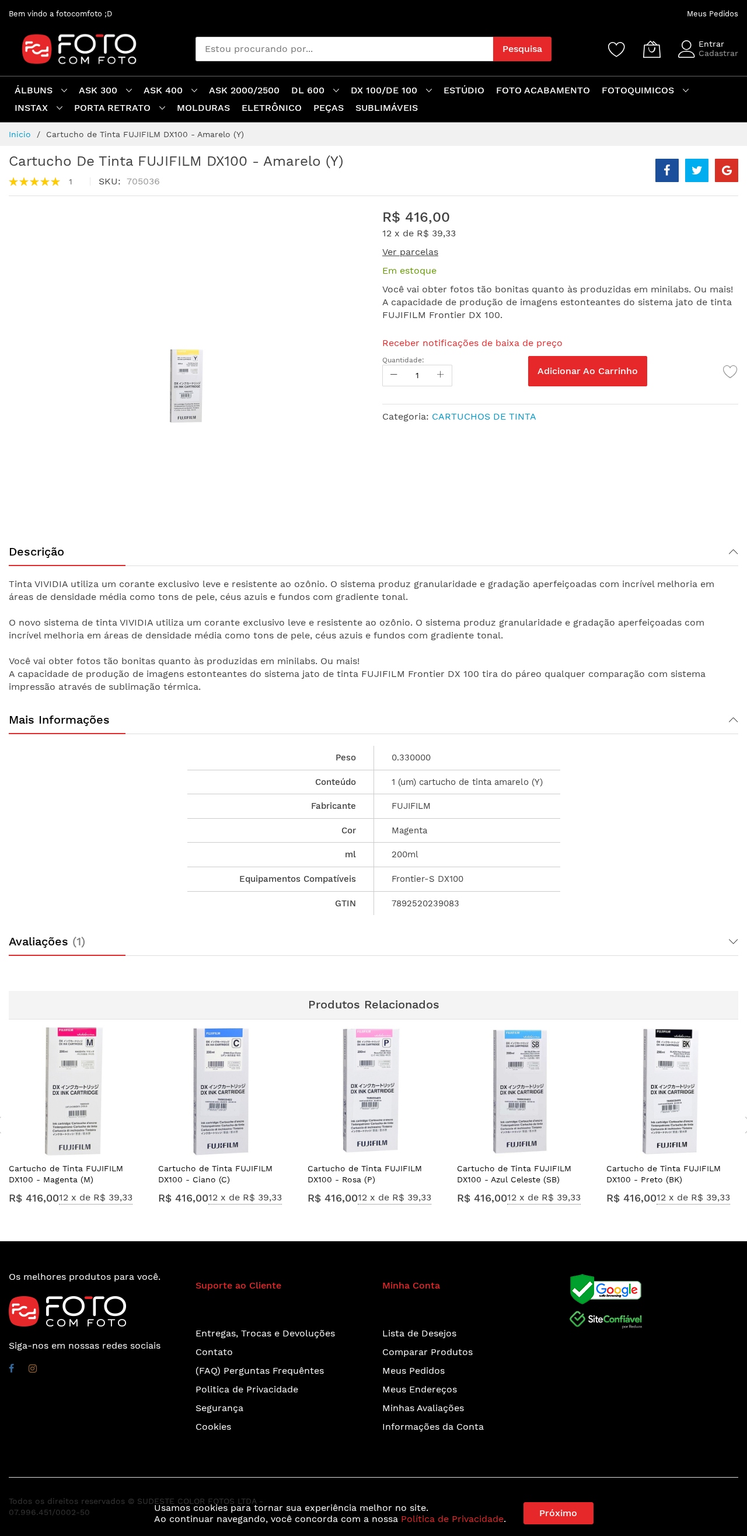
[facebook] (11, 1370)
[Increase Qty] (440, 375)
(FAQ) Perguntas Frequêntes (260, 1370)
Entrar (711, 43)
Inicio (20, 134)
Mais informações (59, 720)
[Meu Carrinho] (652, 49)
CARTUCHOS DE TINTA (484, 416)
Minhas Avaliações (423, 1407)
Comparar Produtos (427, 1351)
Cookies (213, 1426)
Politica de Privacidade (247, 1389)
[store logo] (73, 49)
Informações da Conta (433, 1426)
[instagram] (33, 1370)
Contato (214, 1351)
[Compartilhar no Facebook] (667, 170)
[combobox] (344, 49)
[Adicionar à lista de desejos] (730, 371)
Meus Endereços (419, 1389)
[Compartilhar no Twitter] (696, 170)
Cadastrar (718, 53)
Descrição (36, 551)
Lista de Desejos (419, 1333)
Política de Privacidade (452, 1518)
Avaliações (45, 941)
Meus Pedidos (712, 13)
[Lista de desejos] (617, 49)
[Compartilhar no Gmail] (726, 170)
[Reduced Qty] (394, 375)
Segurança (219, 1407)
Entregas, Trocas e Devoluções (265, 1333)
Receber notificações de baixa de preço (472, 342)
